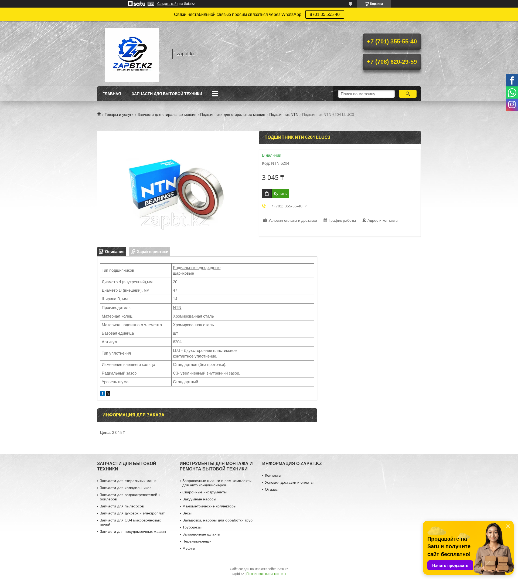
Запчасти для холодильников (125, 488)
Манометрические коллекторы (209, 506)
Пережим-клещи (197, 541)
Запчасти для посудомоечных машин (133, 531)
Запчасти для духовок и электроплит (132, 513)
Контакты (273, 475)
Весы (187, 513)
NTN (177, 307)
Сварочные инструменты (204, 492)
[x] (108, 394)
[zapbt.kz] (132, 53)
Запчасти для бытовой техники (167, 94)
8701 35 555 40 (325, 14)
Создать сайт (167, 4)
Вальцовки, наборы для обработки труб (217, 520)
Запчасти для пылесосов (122, 506)
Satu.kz (282, 569)
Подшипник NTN (283, 114)
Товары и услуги (119, 114)
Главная (112, 94)
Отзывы (271, 489)
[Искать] (408, 94)
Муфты (188, 548)
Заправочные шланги (201, 534)
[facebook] (102, 394)
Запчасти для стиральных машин (167, 114)
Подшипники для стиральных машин (232, 114)
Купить (280, 193)
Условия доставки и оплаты (289, 482)
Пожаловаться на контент (266, 574)
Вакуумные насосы (199, 499)
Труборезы (192, 527)
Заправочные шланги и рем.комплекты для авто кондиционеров (216, 483)
